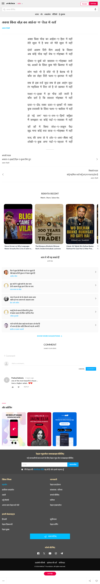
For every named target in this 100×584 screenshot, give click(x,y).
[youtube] (50, 553)
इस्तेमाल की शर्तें (52, 563)
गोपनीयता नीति (38, 469)
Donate (84, 4)
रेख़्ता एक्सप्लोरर (56, 505)
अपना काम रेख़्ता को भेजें (10, 505)
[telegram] (62, 553)
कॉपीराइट (62, 563)
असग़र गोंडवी (6, 28)
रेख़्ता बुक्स (5, 529)
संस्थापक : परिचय (56, 490)
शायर (37, 14)
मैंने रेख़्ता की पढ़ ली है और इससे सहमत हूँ (44, 469)
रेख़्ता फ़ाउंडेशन (55, 485)
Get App (93, 3)
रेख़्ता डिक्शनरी (7, 524)
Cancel (81, 369)
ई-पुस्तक (62, 14)
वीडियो (54, 14)
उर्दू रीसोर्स (5, 500)
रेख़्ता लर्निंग (54, 524)
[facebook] (38, 553)
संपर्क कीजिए (54, 495)
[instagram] (56, 553)
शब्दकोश (47, 14)
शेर (41, 14)
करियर (52, 500)
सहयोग (4, 485)
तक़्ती (4, 495)
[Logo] (10, 3)
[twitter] (44, 553)
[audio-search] (95, 9)
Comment (91, 369)
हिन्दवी (4, 519)
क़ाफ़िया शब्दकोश (8, 490)
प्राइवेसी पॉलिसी (40, 563)
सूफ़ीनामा (53, 519)
